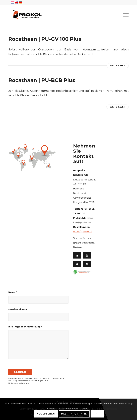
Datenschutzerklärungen (31, 381)
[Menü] (125, 15)
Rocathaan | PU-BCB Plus (41, 80)
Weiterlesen (117, 65)
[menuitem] (125, 15)
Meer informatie (74, 414)
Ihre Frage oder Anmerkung (25, 326)
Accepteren (46, 414)
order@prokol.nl (82, 231)
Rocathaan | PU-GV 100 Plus (44, 39)
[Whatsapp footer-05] (83, 273)
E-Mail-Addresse (18, 309)
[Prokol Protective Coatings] (26, 14)
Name (12, 292)
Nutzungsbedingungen (19, 383)
